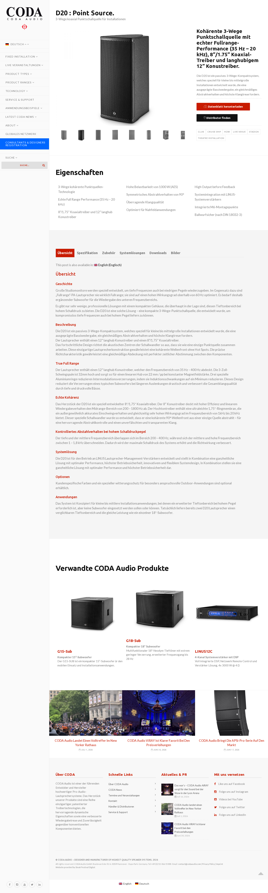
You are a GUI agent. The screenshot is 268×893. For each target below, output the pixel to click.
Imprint (219, 864)
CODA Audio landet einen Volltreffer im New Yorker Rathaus (188, 808)
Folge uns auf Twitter (232, 807)
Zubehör (108, 253)
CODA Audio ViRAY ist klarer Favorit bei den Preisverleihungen (189, 828)
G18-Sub (133, 641)
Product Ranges (18, 82)
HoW (227, 132)
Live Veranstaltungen (22, 65)
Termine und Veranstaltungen (124, 795)
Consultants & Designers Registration (25, 144)
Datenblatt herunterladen (225, 106)
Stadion (254, 132)
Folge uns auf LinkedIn (232, 814)
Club (201, 132)
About (10, 125)
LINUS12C (203, 651)
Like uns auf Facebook (231, 783)
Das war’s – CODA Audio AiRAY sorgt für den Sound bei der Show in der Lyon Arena (191, 789)
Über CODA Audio (118, 784)
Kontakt (112, 800)
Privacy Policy (208, 864)
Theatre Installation (211, 138)
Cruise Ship (214, 132)
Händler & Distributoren (121, 806)
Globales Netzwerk (20, 133)
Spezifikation (87, 253)
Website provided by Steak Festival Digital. (75, 867)
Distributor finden (218, 117)
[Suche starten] (43, 165)
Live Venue (239, 132)
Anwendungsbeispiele (22, 108)
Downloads (158, 253)
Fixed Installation (20, 56)
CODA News (115, 789)
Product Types (17, 73)
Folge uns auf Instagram (233, 791)
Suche (10, 157)
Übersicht (65, 253)
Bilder (175, 253)
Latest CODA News (19, 116)
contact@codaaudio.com (189, 864)
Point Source (92, 13)
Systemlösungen (132, 253)
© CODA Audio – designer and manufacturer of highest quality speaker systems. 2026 (107, 860)
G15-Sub (64, 651)
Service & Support (19, 99)
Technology (15, 90)
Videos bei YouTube (231, 799)
